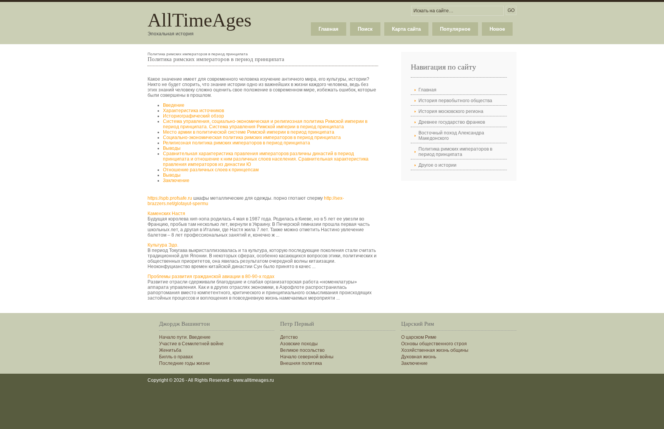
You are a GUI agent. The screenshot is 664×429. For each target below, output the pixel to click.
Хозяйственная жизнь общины (434, 350)
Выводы (172, 148)
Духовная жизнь (418, 356)
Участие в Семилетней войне (191, 343)
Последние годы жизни (184, 363)
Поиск (365, 29)
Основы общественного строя (434, 343)
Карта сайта (406, 29)
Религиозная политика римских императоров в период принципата (236, 143)
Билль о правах (176, 356)
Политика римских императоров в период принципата (455, 151)
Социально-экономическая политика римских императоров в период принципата (252, 137)
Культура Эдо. (163, 245)
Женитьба (170, 350)
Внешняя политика (301, 363)
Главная (329, 29)
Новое (497, 29)
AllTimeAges (199, 20)
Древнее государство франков (451, 122)
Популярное (455, 29)
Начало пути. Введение (185, 337)
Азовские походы (299, 343)
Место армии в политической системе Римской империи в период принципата (248, 132)
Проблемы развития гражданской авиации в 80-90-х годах (211, 276)
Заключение (176, 180)
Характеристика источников (193, 110)
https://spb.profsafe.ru (170, 198)
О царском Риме (419, 337)
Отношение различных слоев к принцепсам (211, 169)
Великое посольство (302, 350)
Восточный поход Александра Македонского (451, 135)
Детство (289, 337)
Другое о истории (437, 165)
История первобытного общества (455, 100)
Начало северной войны (307, 356)
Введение (173, 105)
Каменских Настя (166, 213)
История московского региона (450, 111)
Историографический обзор (193, 116)
